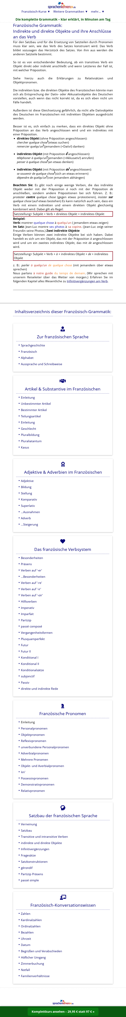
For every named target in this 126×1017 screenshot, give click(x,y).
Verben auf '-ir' (31, 589)
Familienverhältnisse (35, 976)
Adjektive (27, 481)
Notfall (25, 970)
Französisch (29, 351)
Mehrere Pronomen (34, 759)
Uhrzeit (26, 939)
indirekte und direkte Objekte (41, 843)
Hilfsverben (29, 601)
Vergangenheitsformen (37, 633)
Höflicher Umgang (33, 957)
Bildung (26, 487)
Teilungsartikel (31, 416)
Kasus (25, 447)
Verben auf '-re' (31, 583)
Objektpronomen (33, 735)
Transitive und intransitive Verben (44, 836)
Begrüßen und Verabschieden (41, 951)
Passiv (25, 682)
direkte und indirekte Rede (39, 689)
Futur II (26, 651)
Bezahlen (27, 932)
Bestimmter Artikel (34, 410)
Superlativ (28, 506)
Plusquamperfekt (33, 639)
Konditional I (29, 657)
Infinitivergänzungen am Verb (87, 281)
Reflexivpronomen (33, 741)
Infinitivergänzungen (35, 849)
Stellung (26, 493)
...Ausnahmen (30, 512)
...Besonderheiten (33, 576)
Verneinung (29, 824)
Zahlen (25, 914)
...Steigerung (29, 524)
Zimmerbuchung (32, 963)
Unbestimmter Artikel (36, 404)
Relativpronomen (33, 791)
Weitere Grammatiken (68, 11)
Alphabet (27, 358)
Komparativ (29, 499)
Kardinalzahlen (31, 920)
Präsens (26, 564)
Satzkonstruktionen (34, 862)
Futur (24, 645)
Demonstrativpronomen (37, 784)
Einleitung (28, 397)
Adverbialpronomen (35, 753)
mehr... (96, 11)
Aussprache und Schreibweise (41, 364)
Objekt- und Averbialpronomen (42, 766)
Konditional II (30, 664)
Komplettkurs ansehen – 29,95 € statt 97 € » (63, 1011)
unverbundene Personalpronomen (45, 747)
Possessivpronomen (34, 778)
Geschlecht (28, 429)
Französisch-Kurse (34, 11)
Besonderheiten (32, 558)
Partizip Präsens (32, 874)
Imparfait (27, 614)
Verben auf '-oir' (32, 595)
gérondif (26, 868)
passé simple (30, 880)
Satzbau (26, 830)
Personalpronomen (34, 728)
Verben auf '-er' (31, 570)
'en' (23, 772)
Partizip (26, 620)
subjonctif (27, 676)
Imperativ (27, 608)
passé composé (31, 626)
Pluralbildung (30, 435)
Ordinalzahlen (31, 926)
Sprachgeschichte (33, 345)
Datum (25, 945)
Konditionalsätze (32, 670)
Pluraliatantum (31, 441)
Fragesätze (28, 855)
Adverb (26, 518)
